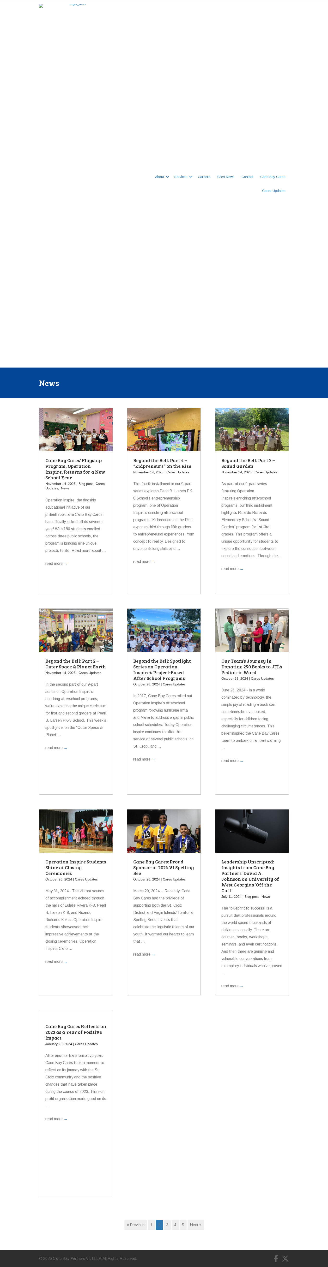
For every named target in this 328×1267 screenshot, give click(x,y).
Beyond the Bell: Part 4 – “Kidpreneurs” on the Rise (162, 463)
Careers (204, 177)
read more (56, 563)
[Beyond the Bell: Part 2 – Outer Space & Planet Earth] (76, 636)
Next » (195, 1225)
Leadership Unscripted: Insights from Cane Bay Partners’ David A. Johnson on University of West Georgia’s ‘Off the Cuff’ (250, 876)
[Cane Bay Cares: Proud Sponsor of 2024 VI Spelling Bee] (163, 833)
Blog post (86, 484)
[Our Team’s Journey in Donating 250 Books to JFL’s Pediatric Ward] (252, 636)
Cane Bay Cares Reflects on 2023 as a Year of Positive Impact (75, 1032)
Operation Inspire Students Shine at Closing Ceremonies (75, 867)
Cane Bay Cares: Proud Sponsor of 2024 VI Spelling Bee (163, 867)
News (65, 488)
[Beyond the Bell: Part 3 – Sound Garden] (252, 435)
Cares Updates (273, 191)
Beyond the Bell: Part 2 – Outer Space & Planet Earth (75, 663)
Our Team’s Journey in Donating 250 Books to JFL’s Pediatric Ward (251, 666)
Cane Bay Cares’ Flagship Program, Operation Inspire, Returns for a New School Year (75, 469)
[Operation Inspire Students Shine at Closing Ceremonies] (76, 833)
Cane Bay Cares (272, 177)
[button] (167, 177)
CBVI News (226, 177)
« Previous (136, 1225)
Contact (247, 177)
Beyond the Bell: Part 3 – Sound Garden (248, 463)
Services (181, 177)
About (159, 177)
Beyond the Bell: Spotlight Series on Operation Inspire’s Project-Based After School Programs (162, 669)
